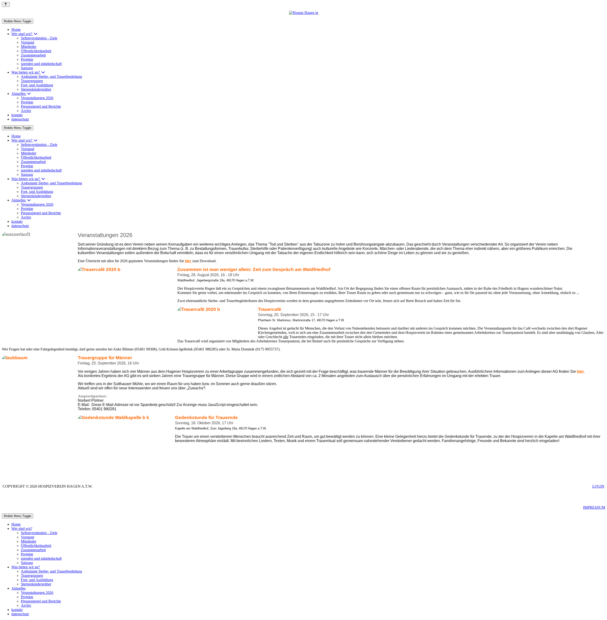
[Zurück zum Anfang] (6, 4)
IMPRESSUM (594, 507)
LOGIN (598, 486)
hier (580, 371)
